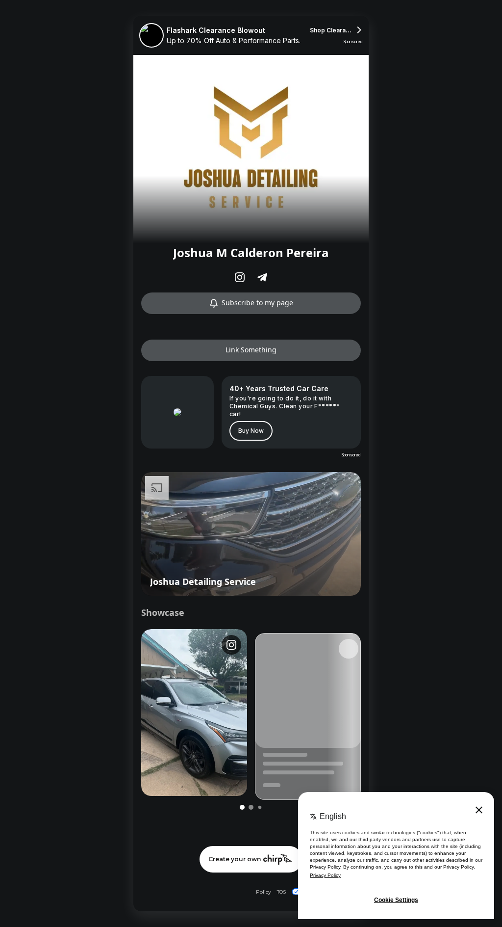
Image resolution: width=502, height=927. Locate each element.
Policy (263, 892)
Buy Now (251, 430)
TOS (281, 892)
